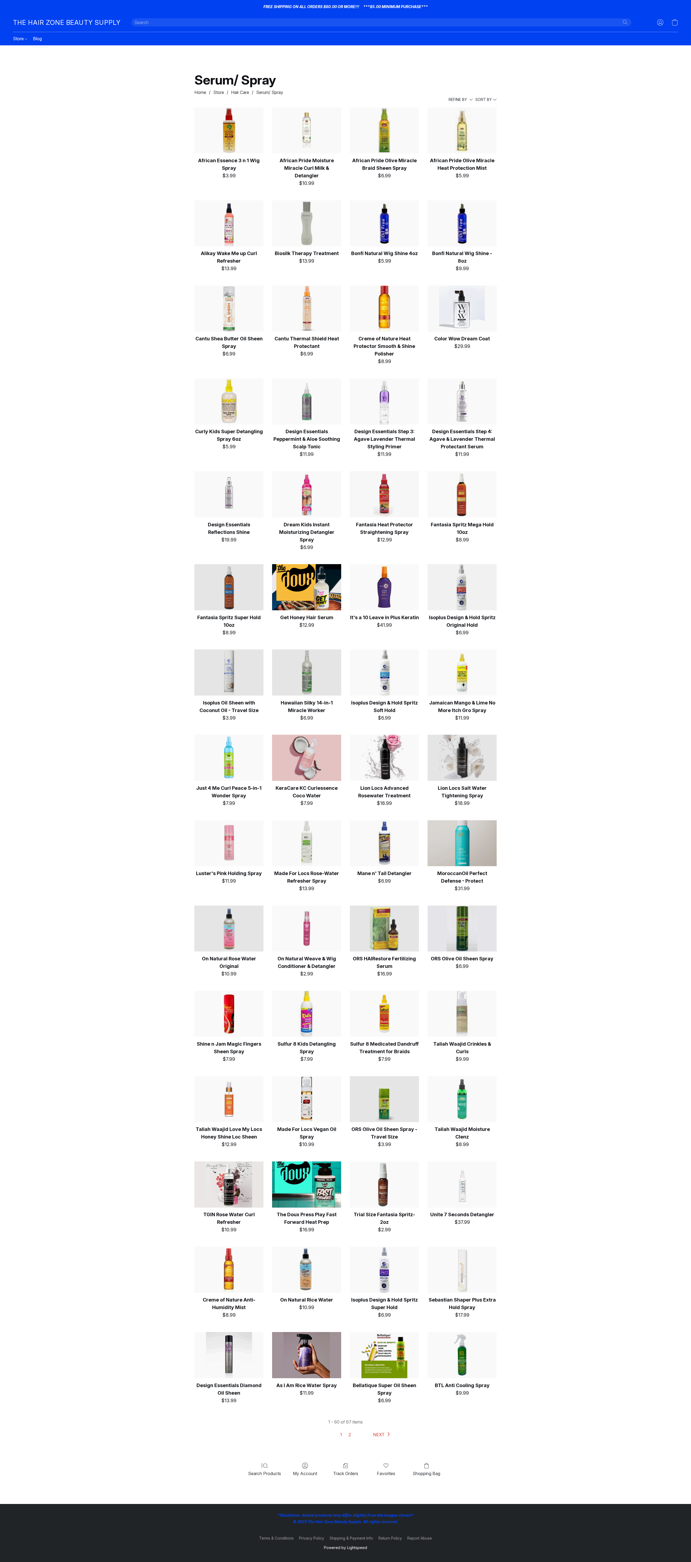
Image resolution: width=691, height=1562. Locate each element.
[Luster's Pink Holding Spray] (228, 843)
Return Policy (390, 1538)
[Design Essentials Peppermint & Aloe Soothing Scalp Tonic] (306, 401)
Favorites (386, 1473)
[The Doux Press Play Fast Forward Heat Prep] (306, 1184)
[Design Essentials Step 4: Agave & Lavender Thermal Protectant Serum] (462, 401)
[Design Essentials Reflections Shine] (228, 494)
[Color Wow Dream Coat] (462, 309)
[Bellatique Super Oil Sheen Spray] (384, 1355)
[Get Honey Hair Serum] (306, 587)
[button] (67, 22)
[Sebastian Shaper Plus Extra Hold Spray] (462, 1270)
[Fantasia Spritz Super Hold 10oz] (228, 587)
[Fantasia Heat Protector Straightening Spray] (384, 494)
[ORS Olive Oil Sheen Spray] (462, 929)
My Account (305, 1473)
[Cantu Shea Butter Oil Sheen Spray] (228, 309)
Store (19, 38)
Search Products (264, 1473)
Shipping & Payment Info (351, 1538)
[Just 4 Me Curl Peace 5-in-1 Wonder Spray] (228, 758)
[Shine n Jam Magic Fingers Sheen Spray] (228, 1014)
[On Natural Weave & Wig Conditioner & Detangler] (306, 929)
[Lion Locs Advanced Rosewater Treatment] (384, 758)
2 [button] (349, 1434)
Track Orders (345, 1473)
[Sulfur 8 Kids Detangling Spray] (306, 1014)
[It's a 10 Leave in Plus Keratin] (384, 587)
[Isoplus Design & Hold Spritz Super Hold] (384, 1270)
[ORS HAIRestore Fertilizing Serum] (384, 929)
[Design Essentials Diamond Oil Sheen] (228, 1355)
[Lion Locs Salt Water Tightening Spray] (462, 758)
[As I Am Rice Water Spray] (306, 1355)
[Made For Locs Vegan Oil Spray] (306, 1099)
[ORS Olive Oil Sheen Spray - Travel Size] (384, 1099)
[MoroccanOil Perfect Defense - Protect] (462, 843)
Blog (37, 38)
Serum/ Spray (269, 92)
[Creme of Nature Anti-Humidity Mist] (228, 1270)
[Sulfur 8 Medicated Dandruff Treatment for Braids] (384, 1014)
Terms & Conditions (276, 1538)
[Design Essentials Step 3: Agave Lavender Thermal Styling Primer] (384, 401)
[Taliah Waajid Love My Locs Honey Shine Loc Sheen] (228, 1099)
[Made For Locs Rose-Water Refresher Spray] (306, 843)
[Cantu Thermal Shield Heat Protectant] (306, 309)
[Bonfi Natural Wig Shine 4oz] (384, 223)
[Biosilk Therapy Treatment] (306, 223)
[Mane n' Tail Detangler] (384, 843)
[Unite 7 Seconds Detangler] (462, 1184)
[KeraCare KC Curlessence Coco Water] (306, 758)
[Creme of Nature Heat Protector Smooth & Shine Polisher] (384, 309)
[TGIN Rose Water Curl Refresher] (228, 1184)
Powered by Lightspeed (345, 1547)
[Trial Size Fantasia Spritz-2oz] (384, 1184)
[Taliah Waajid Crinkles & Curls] (462, 1014)
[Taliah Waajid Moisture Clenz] (462, 1099)
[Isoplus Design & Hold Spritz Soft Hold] (384, 672)
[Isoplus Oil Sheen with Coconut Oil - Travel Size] (228, 672)
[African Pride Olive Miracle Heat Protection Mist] (462, 130)
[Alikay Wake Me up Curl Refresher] (228, 223)
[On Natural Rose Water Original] (228, 929)
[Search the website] (625, 22)
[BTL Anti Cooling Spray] (462, 1355)
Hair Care (240, 92)
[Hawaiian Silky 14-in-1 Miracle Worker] (306, 672)
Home (200, 92)
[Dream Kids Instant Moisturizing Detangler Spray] (306, 494)
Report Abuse (419, 1538)
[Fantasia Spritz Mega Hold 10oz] (462, 494)
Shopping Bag (426, 1473)
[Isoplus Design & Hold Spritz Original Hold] (462, 587)
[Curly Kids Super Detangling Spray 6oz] (228, 401)
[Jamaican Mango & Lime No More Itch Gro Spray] (462, 672)
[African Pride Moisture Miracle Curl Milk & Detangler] (306, 130)
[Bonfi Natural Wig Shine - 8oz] (462, 223)
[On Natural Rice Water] (306, 1270)
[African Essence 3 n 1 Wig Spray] (228, 130)
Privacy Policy (311, 1538)
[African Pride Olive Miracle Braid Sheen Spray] (384, 130)
